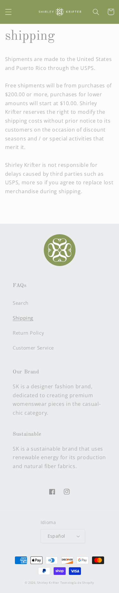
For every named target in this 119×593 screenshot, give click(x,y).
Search (21, 303)
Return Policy (28, 333)
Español (56, 536)
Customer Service (33, 347)
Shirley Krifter (48, 583)
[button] (8, 11)
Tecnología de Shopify (77, 583)
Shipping (23, 318)
